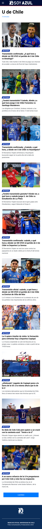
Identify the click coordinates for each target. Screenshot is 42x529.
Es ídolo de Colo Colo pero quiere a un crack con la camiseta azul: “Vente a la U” (21, 431)
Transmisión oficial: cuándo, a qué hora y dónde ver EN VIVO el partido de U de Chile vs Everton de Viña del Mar (20, 292)
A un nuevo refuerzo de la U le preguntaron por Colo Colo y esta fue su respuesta (20, 477)
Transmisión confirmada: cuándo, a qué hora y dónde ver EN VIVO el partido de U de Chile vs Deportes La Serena (21, 243)
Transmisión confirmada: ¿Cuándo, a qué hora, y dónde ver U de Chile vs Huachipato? (21, 148)
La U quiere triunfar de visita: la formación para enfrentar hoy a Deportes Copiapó (20, 337)
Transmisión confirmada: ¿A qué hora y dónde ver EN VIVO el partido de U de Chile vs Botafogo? (20, 56)
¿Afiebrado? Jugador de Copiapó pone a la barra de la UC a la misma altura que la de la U (20, 385)
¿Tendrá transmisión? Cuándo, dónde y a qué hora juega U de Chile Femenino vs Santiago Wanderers (19, 102)
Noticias (6, 51)
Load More (21, 495)
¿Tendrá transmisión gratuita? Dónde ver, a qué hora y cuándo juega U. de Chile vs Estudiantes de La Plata (20, 196)
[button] (3, 3)
